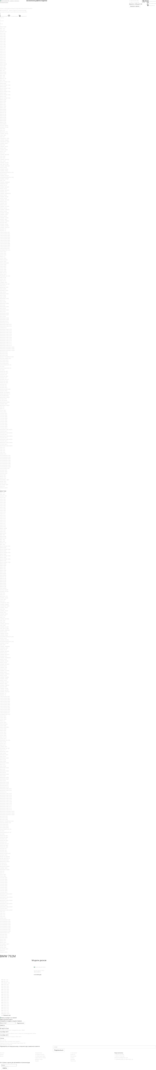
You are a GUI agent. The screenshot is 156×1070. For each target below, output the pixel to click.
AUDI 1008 (3, 44)
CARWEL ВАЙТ (4, 150)
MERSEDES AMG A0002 (6, 433)
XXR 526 (2, 407)
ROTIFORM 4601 (4, 395)
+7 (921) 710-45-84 (134, 2)
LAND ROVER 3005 (5, 238)
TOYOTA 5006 (3, 421)
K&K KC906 (3, 302)
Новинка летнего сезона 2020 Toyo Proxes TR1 (13, 1043)
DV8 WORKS (3, 124)
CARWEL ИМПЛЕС (5, 166)
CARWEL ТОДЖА (4, 213)
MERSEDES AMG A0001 (6, 429)
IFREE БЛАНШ (3, 260)
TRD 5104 (2, 452)
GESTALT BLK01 (4, 125)
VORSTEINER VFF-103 (5, 365)
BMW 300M (3, 69)
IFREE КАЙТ (3, 266)
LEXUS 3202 (3, 253)
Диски (1, 1056)
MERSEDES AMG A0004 (6, 436)
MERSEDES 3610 (4, 323)
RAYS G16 (2, 300)
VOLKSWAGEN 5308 (5, 467)
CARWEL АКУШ (4, 133)
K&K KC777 (3, 285)
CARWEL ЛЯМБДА (5, 182)
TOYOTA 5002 (3, 415)
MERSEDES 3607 (4, 315)
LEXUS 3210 (3, 274)
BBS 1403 (2, 77)
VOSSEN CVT (3, 378)
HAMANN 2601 (4, 183)
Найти (5, 1068)
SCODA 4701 (3, 399)
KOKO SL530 (3, 198)
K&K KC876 (3, 292)
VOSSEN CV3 (3, 374)
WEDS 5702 (3, 478)
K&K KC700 (3, 277)
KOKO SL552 (3, 208)
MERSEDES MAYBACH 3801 (7, 347)
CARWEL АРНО (4, 146)
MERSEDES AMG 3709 (6, 339)
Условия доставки (40, 1056)
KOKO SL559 (3, 216)
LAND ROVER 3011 (5, 248)
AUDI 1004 (3, 38)
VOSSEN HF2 (3, 386)
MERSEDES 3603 (4, 303)
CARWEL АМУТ (4, 143)
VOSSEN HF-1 (3, 384)
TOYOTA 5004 (3, 418)
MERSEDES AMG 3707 (6, 336)
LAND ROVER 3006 (5, 240)
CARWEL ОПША (4, 196)
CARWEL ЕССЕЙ (4, 162)
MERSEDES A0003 (5, 397)
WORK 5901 (3, 481)
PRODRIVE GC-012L (5, 276)
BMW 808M (3, 109)
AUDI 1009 (3, 46)
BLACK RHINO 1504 (5, 91)
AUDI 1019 (3, 62)
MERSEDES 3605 (4, 310)
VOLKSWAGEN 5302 (5, 457)
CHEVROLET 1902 (4, 141)
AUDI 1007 (3, 43)
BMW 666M (3, 83)
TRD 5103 (2, 450)
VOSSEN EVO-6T (4, 379)
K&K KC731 (3, 281)
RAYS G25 (2, 305)
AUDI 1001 (3, 33)
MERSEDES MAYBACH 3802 (7, 348)
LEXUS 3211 (3, 279)
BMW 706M (3, 90)
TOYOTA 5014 (3, 441)
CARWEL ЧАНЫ (4, 224)
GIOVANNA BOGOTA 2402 (7, 177)
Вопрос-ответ (39, 1059)
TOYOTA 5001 (3, 413)
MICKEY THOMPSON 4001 (7, 357)
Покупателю (38, 1053)
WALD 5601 (3, 475)
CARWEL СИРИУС (4, 209)
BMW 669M (3, 86)
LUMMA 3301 (3, 282)
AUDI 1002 (3, 35)
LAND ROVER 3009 (5, 245)
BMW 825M (3, 117)
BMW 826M (3, 119)
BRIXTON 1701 (4, 132)
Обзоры (72, 1059)
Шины (1, 1054)
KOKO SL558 (3, 211)
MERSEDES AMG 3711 (6, 342)
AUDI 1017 (3, 59)
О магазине (73, 1053)
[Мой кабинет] (146, 1)
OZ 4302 (2, 370)
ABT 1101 (2, 28)
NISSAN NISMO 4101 (5, 358)
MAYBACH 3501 (4, 290)
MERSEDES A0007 (5, 405)
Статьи (72, 1057)
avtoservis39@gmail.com (121, 1057)
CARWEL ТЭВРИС (4, 221)
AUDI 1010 (3, 48)
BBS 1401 (2, 70)
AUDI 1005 (3, 40)
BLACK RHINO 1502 (5, 85)
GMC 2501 (3, 180)
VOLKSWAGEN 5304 (5, 460)
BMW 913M (3, 122)
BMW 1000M (3, 64)
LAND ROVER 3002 (5, 234)
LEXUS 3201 (3, 251)
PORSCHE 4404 (4, 381)
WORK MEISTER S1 (5, 394)
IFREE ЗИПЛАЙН (4, 263)
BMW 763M (3, 99)
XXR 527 (2, 408)
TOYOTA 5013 (3, 437)
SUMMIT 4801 (3, 403)
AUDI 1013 (3, 52)
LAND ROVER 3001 (5, 232)
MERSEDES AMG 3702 (6, 326)
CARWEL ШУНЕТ (4, 226)
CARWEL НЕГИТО (4, 190)
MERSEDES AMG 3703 (6, 329)
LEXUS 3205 (3, 261)
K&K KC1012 (3, 272)
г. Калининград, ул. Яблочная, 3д (123, 1059)
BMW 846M (3, 120)
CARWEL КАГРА (4, 169)
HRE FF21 (2, 137)
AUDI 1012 (3, 51)
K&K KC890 (3, 297)
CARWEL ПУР (3, 203)
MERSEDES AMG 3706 (6, 334)
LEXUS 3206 (3, 264)
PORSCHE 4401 (4, 371)
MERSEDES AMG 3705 (6, 332)
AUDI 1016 (3, 57)
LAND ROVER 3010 (5, 247)
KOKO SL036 (3, 167)
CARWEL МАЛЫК (4, 187)
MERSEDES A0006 (5, 402)
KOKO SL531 (3, 201)
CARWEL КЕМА (4, 171)
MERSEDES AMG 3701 (6, 324)
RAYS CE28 (3, 295)
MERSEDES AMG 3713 (6, 345)
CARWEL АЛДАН (4, 140)
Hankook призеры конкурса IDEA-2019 (10, 1036)
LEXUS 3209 (3, 271)
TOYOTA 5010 (3, 428)
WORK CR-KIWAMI (5, 392)
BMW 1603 (3, 107)
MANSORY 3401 (4, 287)
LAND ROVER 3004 (5, 237)
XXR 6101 (2, 486)
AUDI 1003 (3, 36)
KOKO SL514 (3, 185)
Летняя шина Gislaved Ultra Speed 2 (10, 1041)
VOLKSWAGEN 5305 (5, 462)
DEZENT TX (3, 230)
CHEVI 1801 (3, 135)
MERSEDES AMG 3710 (6, 340)
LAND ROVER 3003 (5, 235)
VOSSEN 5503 (3, 473)
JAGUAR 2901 (3, 222)
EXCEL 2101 (3, 151)
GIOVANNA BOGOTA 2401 (7, 172)
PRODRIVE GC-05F (5, 284)
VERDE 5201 (3, 454)
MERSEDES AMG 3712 (6, 344)
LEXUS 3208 (3, 269)
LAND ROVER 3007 (5, 242)
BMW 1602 (3, 104)
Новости (72, 1054)
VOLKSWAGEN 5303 (5, 458)
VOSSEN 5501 (3, 470)
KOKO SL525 (3, 188)
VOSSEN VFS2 (3, 387)
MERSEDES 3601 (4, 293)
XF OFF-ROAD (3, 400)
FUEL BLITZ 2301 (4, 164)
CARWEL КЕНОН (4, 175)
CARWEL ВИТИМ (4, 154)
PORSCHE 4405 (4, 382)
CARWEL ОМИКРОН (5, 193)
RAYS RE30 (3, 308)
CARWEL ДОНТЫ (4, 159)
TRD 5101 (2, 447)
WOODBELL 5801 (4, 480)
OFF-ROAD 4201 (4, 360)
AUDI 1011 (3, 49)
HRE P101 (2, 153)
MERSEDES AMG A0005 (6, 439)
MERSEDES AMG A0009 (6, 446)
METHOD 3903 (4, 355)
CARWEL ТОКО (4, 214)
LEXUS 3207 (3, 268)
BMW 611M (3, 78)
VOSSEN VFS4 (3, 391)
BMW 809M (3, 111)
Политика (73, 1061)
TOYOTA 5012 (3, 434)
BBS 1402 (2, 75)
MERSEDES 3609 (4, 319)
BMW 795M (3, 106)
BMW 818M (3, 116)
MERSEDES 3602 (4, 298)
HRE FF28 (2, 145)
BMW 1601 (3, 103)
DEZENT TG (3, 229)
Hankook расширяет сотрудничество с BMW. (12, 1030)
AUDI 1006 (3, 41)
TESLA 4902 (3, 412)
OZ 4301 (2, 366)
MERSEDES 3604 (4, 306)
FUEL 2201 (3, 156)
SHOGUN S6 (3, 327)
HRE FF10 (2, 130)
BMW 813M (3, 114)
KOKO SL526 (3, 195)
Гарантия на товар (40, 1057)
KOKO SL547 (3, 205)
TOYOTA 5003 (3, 416)
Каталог (2, 1053)
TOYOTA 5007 (3, 423)
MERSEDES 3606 (4, 313)
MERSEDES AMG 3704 (6, 331)
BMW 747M (3, 96)
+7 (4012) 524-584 (134, 1)
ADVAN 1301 (3, 31)
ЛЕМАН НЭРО (3, 488)
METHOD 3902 (4, 353)
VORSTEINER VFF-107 (5, 368)
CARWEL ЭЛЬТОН (4, 227)
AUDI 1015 (3, 56)
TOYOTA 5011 (3, 431)
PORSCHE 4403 (4, 376)
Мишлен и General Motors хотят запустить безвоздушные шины (18, 1033)
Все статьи (3, 1040)
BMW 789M (3, 101)
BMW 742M (3, 93)
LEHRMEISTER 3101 (5, 250)
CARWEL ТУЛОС (4, 217)
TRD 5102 (2, 449)
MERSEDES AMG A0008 (6, 442)
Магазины (73, 1056)
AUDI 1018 (3, 61)
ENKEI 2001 (3, 148)
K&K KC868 (3, 289)
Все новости (3, 1027)
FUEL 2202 (3, 161)
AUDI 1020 (3, 65)
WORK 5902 (3, 483)
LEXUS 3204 (3, 258)
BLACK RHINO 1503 (5, 88)
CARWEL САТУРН (4, 206)
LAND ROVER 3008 (5, 243)
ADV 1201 (2, 30)
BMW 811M (3, 112)
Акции (37, 1061)
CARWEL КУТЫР (4, 179)
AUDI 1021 (3, 67)
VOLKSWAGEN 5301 (5, 455)
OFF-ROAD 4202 (4, 361)
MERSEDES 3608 (4, 318)
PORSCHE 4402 (4, 373)
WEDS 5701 (3, 476)
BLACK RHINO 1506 (5, 98)
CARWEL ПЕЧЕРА (4, 200)
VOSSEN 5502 (3, 471)
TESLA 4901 (3, 410)
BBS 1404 (2, 80)
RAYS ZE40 (3, 316)
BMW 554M (3, 73)
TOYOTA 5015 (3, 444)
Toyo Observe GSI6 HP (6, 1044)
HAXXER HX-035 (4, 127)
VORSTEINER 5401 (5, 468)
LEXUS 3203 (3, 255)
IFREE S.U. (2, 256)
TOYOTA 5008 (3, 425)
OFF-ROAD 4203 (4, 363)
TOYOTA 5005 (3, 420)
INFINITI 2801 (3, 219)
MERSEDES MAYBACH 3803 (7, 350)
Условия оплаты (39, 1054)
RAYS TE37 (3, 311)
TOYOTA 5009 (3, 426)
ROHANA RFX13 (4, 321)
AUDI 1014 (3, 54)
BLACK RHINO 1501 (5, 82)
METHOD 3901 (4, 352)
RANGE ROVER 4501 (5, 389)
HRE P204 (2, 158)
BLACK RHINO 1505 (5, 95)
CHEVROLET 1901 (4, 138)
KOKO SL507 (3, 174)
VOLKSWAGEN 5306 (5, 463)
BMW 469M (3, 72)
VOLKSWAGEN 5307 (5, 465)
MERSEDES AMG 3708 (6, 337)
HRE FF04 (2, 128)
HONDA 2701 (3, 192)
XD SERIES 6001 (4, 484)
